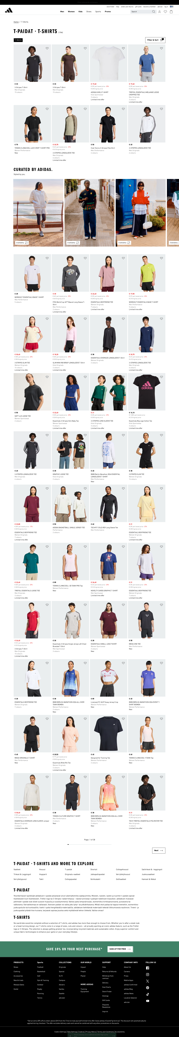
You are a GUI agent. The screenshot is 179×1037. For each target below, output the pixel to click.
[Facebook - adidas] (155, 968)
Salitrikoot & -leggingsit (152, 870)
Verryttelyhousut (123, 874)
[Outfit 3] (141, 213)
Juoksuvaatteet (148, 874)
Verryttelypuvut (20, 879)
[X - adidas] (155, 981)
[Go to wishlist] (165, 12)
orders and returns (127, 7)
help (117, 7)
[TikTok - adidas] (155, 994)
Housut (42, 870)
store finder (110, 7)
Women (71, 12)
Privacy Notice (91, 1032)
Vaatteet (17, 870)
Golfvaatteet (121, 879)
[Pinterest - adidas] (155, 988)
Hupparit (43, 874)
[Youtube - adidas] (155, 1001)
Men (62, 12)
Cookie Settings (60, 1032)
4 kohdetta (20, 243)
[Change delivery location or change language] (171, 7)
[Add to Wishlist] (47, 48)
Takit (41, 879)
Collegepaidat (71, 879)
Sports (98, 12)
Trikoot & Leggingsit (22, 874)
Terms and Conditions (105, 1032)
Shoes (88, 12)
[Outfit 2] (89, 213)
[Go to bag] (171, 12)
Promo (108, 12)
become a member (149, 7)
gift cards (138, 7)
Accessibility (120, 1032)
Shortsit (93, 870)
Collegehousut (122, 870)
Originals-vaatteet (72, 874)
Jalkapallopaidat (97, 874)
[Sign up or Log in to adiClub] (159, 12)
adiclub (160, 7)
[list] (79, 40)
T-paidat (68, 870)
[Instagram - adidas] (155, 975)
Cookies (82, 1032)
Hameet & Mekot (149, 879)
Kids (80, 12)
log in (166, 7)
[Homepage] (9, 10)
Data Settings (72, 1032)
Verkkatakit (95, 879)
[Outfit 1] (38, 213)
